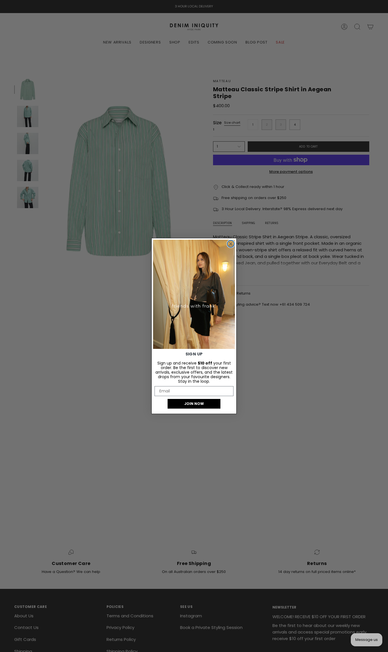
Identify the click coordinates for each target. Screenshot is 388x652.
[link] (194, 294)
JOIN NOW (194, 403)
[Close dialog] (230, 243)
